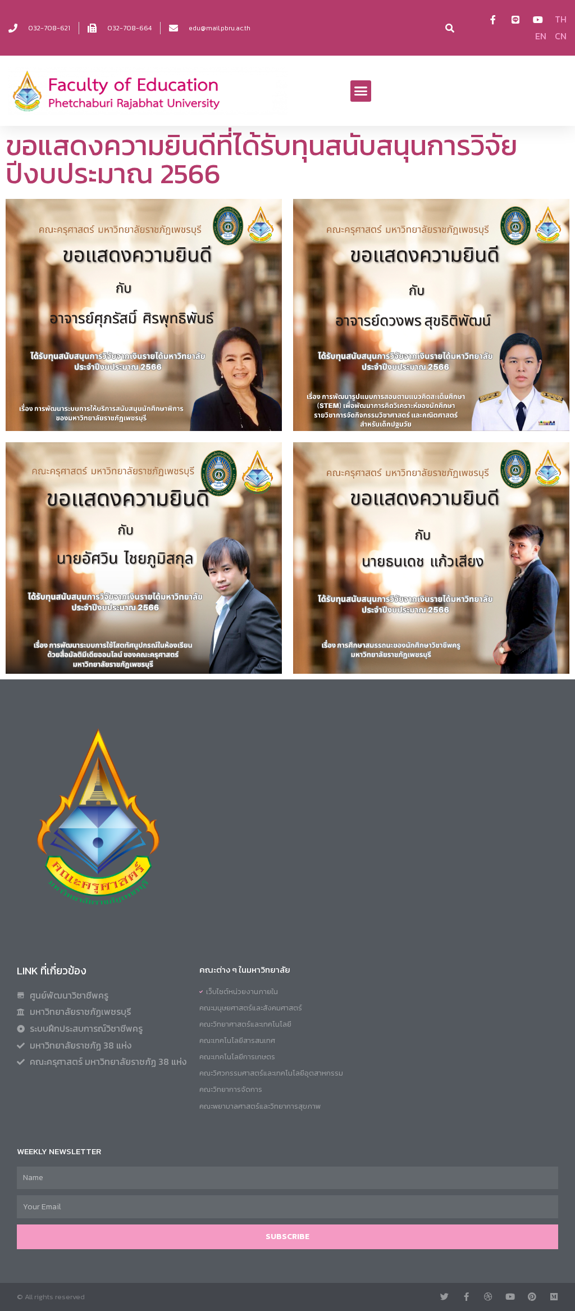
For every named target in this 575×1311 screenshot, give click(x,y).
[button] (361, 91)
